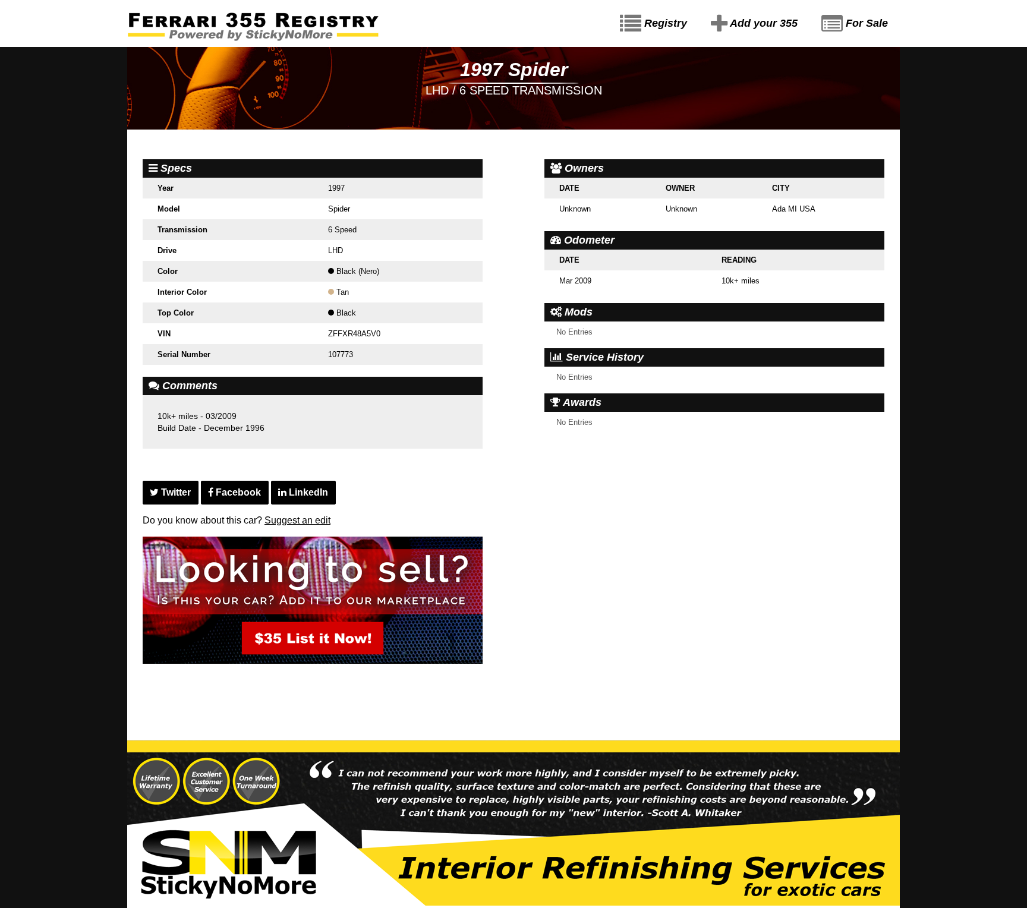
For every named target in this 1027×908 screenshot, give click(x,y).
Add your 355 (762, 23)
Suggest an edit (297, 520)
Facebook (237, 492)
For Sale (865, 23)
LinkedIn (307, 492)
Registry (664, 23)
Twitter (175, 492)
